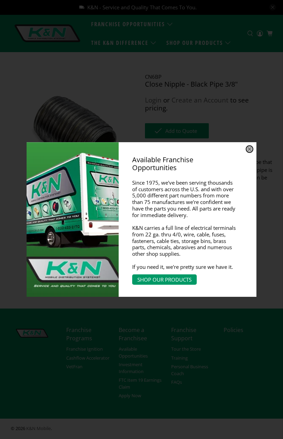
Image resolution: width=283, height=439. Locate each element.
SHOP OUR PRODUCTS (164, 279)
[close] (249, 149)
